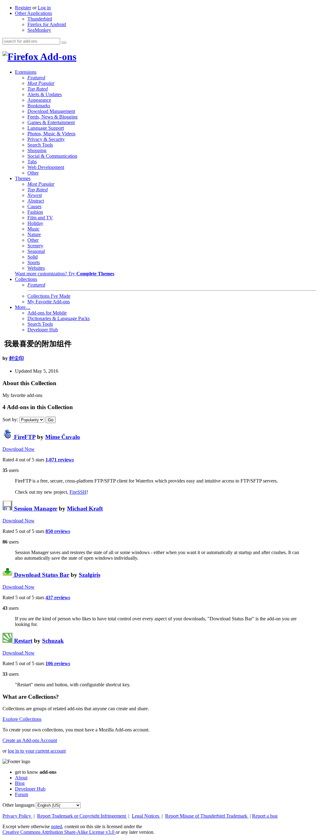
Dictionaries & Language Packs (58, 318)
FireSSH (78, 492)
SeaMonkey (39, 30)
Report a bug (265, 816)
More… (23, 307)
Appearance (39, 100)
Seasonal (36, 251)
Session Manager (34, 508)
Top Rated (37, 88)
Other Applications (33, 13)
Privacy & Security (46, 139)
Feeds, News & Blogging (52, 116)
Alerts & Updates (44, 94)
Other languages (18, 805)
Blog (20, 783)
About (21, 777)
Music (33, 228)
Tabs (32, 161)
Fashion (35, 212)
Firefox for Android (46, 24)
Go (50, 420)
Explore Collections (21, 719)
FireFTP (24, 437)
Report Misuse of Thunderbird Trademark (207, 816)
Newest (34, 195)
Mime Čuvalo (62, 437)
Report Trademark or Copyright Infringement (82, 816)
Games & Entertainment (51, 122)
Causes (34, 206)
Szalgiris (89, 575)
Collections (26, 279)
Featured (36, 77)
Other (33, 172)
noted (56, 826)
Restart (22, 640)
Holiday (35, 223)
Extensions (25, 72)
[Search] (63, 43)
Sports (33, 262)
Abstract (35, 200)
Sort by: (10, 419)
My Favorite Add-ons (48, 301)
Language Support (45, 128)
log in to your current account (37, 751)
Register (23, 7)
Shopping (36, 150)
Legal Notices (146, 816)
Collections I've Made (48, 296)
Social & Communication (52, 156)
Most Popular (41, 83)
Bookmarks (38, 105)
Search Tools (40, 144)
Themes (23, 178)
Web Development (45, 167)
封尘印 (16, 358)
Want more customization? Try (64, 273)
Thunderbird (39, 18)
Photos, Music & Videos (51, 133)
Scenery (35, 245)
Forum (21, 794)
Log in (44, 7)
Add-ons (57, 56)
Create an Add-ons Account (29, 740)
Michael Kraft (85, 508)
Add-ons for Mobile (47, 312)
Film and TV (40, 217)
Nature (34, 234)
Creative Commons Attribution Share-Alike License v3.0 (59, 832)
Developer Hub (42, 329)
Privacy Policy (17, 816)
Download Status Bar (40, 575)
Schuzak (53, 640)
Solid (32, 256)
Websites (36, 268)
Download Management (51, 111)
